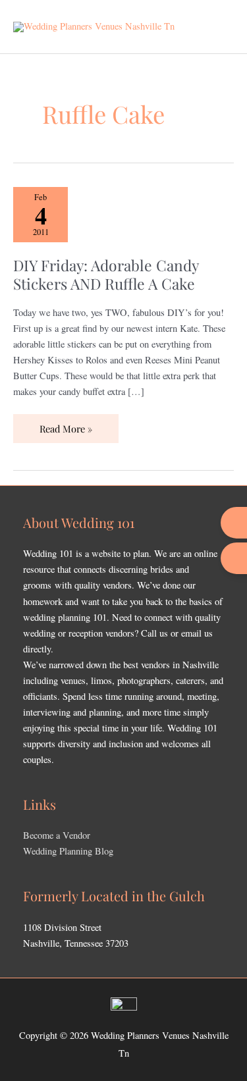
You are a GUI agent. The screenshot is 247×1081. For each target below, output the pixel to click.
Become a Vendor (56, 835)
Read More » (65, 424)
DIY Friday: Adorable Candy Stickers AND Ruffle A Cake (105, 274)
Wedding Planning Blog (68, 851)
